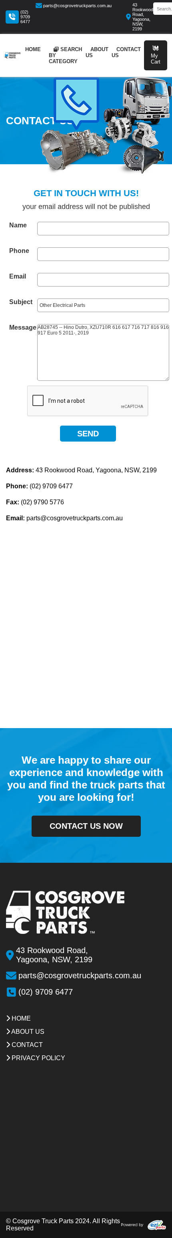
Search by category (65, 55)
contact (26, 1044)
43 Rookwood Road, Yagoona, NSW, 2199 (142, 16)
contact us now (86, 826)
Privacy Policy (37, 1058)
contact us (126, 52)
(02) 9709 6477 (25, 17)
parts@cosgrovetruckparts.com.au (77, 5)
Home (20, 1018)
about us (97, 52)
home (33, 49)
